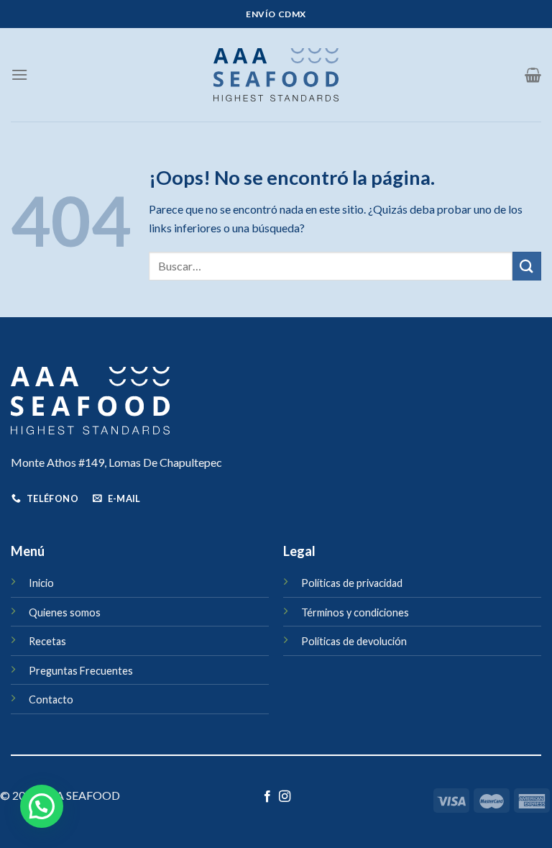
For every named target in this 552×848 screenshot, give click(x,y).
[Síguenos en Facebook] (267, 796)
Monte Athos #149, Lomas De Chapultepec (116, 462)
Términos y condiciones (355, 612)
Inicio (41, 583)
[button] (41, 806)
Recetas (47, 641)
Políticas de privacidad (351, 583)
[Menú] (19, 74)
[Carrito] (533, 75)
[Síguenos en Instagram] (284, 796)
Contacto (51, 699)
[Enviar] (526, 266)
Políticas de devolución (354, 641)
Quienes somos (65, 612)
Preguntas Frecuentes (81, 671)
